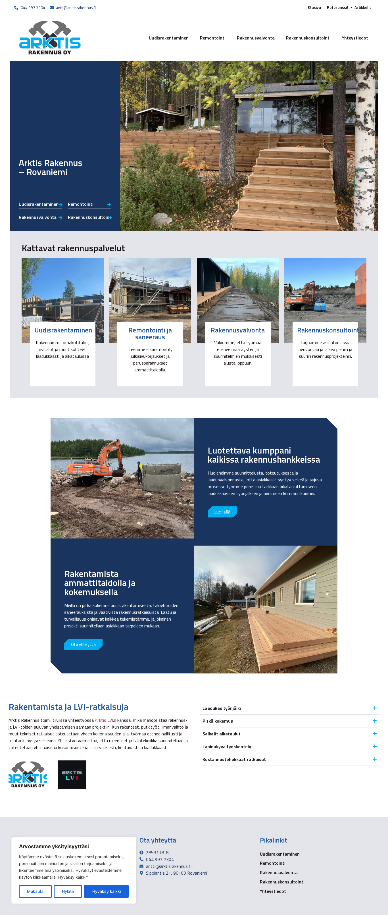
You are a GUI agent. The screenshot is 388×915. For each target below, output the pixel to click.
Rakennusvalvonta (256, 37)
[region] (73, 870)
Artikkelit (362, 7)
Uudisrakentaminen (169, 37)
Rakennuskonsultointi (308, 37)
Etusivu (314, 7)
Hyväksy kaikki (106, 891)
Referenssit (338, 7)
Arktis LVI (104, 720)
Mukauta (35, 891)
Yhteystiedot (355, 37)
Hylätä (68, 891)
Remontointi (213, 37)
